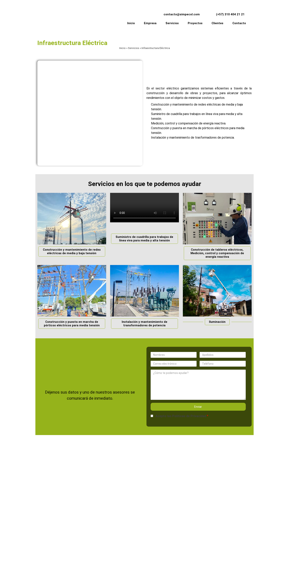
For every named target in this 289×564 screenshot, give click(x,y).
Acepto (181, 416)
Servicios (133, 48)
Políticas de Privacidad (189, 416)
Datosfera (173, 557)
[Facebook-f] (212, 524)
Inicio (122, 48)
